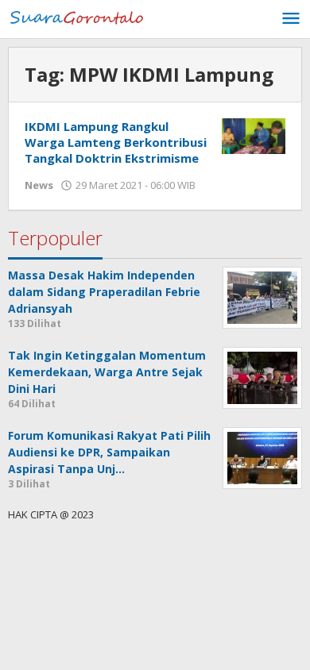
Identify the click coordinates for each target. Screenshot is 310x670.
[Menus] (291, 19)
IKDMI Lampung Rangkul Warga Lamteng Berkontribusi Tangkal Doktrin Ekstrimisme (116, 142)
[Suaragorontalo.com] (79, 16)
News (39, 185)
